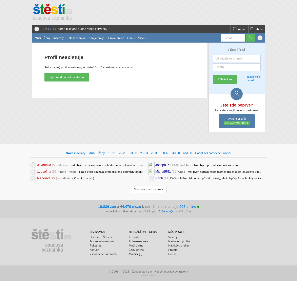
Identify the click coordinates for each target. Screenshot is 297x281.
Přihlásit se (225, 79)
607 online (188, 207)
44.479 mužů (130, 207)
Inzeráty (58, 38)
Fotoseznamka (76, 38)
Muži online (136, 245)
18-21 (112, 153)
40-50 (176, 153)
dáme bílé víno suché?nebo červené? (82, 28)
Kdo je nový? (97, 38)
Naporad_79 (46, 178)
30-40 (165, 153)
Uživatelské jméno (228, 58)
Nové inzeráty (75, 153)
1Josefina (44, 171)
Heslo (219, 67)
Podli (159, 178)
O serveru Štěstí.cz (102, 237)
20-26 (122, 153)
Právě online (116, 38)
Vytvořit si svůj (236, 120)
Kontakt (94, 249)
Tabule (258, 29)
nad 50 (187, 153)
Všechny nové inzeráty (148, 189)
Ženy (47, 38)
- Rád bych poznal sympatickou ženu (197, 165)
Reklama (95, 245)
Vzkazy (172, 237)
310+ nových (167, 211)
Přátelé (172, 249)
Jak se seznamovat (102, 241)
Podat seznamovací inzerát (213, 153)
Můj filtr (133, 254)
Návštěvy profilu (178, 245)
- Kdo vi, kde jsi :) (65, 178)
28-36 (154, 153)
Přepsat (241, 29)
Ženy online (136, 249)
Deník (172, 254)
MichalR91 (163, 171)
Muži (38, 38)
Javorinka (44, 165)
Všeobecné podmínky (103, 254)
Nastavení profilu (179, 241)
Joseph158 (163, 165)
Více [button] (141, 38)
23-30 (133, 153)
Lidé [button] (130, 38)
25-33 (144, 153)
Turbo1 (46, 28)
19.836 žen (107, 207)
